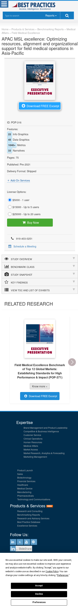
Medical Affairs (31, 445)
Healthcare (22, 484)
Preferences (39, 602)
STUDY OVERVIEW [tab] (21, 259)
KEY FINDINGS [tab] (19, 282)
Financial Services (26, 481)
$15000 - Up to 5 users (26, 207)
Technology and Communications (33, 499)
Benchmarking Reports (28, 514)
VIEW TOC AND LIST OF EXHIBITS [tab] (30, 290)
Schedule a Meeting (24, 246)
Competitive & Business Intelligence (41, 431)
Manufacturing (24, 492)
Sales (20, 473)
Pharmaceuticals (25, 495)
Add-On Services (20, 180)
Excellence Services (27, 525)
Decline (39, 594)
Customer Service (32, 434)
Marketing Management (35, 456)
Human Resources (33, 442)
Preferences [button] (62, 575)
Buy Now (33, 222)
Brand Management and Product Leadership (45, 427)
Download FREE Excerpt (43, 106)
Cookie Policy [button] (52, 571)
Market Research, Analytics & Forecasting (44, 453)
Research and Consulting (29, 511)
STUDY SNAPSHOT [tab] (21, 274)
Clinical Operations (33, 438)
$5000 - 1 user (21, 200)
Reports (49, 15)
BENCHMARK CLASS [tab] (22, 267)
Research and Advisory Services (33, 518)
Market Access (31, 449)
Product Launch (25, 470)
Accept (39, 585)
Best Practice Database (28, 521)
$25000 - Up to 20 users (26, 214)
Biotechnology (24, 477)
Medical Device (24, 488)
